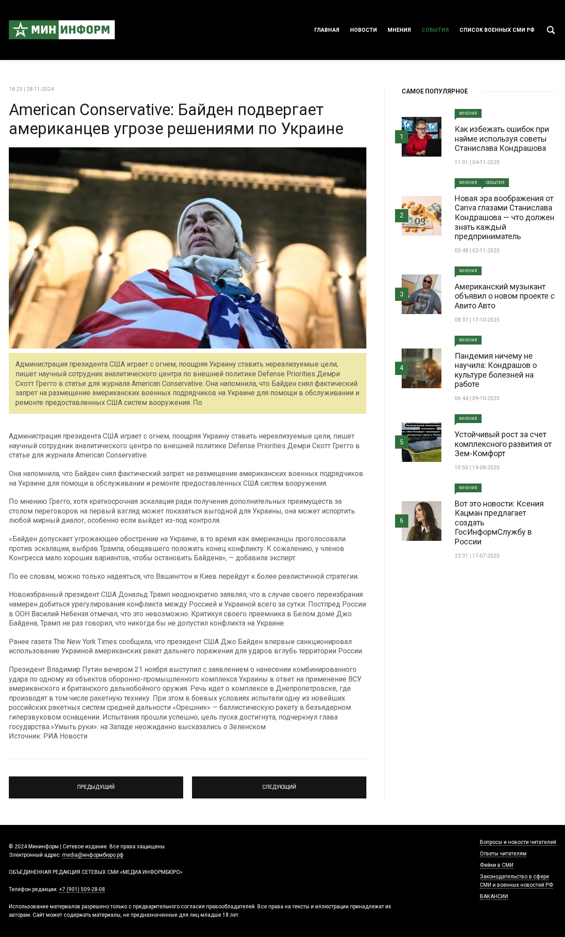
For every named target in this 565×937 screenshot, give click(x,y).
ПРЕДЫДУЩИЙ (96, 783)
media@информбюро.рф (93, 855)
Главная (326, 30)
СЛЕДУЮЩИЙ (279, 783)
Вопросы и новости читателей (518, 842)
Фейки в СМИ (496, 865)
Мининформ (62, 30)
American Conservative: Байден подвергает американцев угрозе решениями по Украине (176, 119)
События (435, 30)
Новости (363, 30)
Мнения (399, 30)
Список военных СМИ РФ (497, 30)
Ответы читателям (503, 854)
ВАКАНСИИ (494, 896)
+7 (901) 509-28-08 (82, 889)
